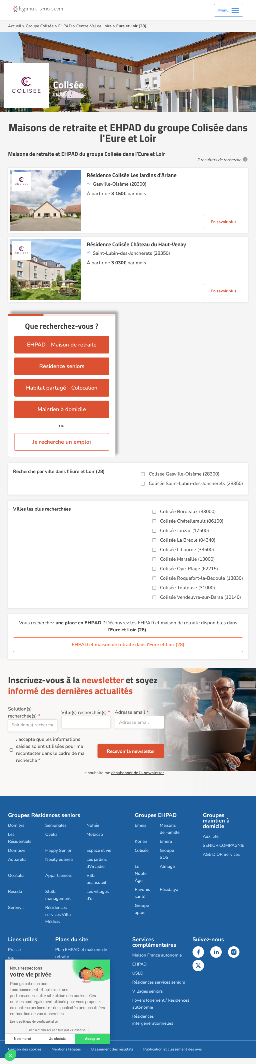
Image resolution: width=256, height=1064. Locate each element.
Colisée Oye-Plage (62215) (189, 568)
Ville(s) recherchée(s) (84, 712)
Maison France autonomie (157, 955)
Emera (166, 841)
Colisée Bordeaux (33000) (188, 511)
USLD (138, 973)
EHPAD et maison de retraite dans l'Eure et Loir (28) (128, 644)
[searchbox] (33, 724)
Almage (167, 866)
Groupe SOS (167, 854)
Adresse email (130, 712)
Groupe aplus (142, 909)
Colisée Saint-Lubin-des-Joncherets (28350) (196, 483)
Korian (141, 841)
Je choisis (57, 1039)
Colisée (141, 850)
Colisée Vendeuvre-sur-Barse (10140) (200, 597)
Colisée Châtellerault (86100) (192, 521)
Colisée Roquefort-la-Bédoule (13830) (201, 578)
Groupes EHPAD (156, 815)
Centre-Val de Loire (94, 26)
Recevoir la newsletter (131, 751)
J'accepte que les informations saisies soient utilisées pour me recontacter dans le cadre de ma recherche (50, 750)
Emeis (140, 825)
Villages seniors (147, 991)
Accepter (92, 1039)
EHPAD (65, 26)
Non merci (22, 1039)
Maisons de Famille (170, 828)
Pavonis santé (142, 893)
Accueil (14, 26)
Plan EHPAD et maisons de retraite (81, 953)
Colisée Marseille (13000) (187, 559)
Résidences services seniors (158, 982)
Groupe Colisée (40, 26)
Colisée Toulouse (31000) (187, 587)
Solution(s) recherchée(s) (22, 712)
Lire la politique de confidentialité (34, 1021)
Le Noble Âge (140, 873)
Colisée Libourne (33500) (187, 549)
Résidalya (169, 889)
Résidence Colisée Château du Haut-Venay (136, 244)
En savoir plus (223, 222)
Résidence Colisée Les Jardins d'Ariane (131, 175)
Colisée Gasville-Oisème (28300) (184, 474)
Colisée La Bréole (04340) (188, 540)
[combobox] (32, 726)
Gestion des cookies (25, 1049)
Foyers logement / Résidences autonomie (160, 1003)
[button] (10, 1055)
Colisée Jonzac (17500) (184, 530)
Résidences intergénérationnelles (152, 1019)
